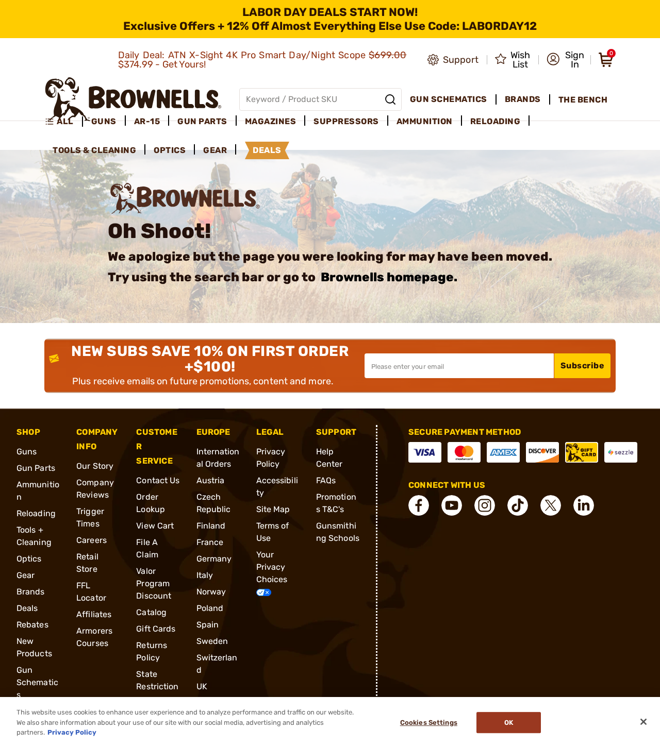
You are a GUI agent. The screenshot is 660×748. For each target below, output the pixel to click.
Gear (25, 575)
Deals (27, 608)
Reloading (36, 513)
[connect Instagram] (484, 505)
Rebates (32, 625)
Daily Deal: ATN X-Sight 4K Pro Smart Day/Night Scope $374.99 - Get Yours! (262, 59)
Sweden (212, 641)
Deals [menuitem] (267, 150)
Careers (91, 540)
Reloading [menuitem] (495, 121)
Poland (210, 608)
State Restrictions (157, 686)
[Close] (643, 721)
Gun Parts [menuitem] (202, 121)
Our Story (94, 466)
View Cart (155, 526)
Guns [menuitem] (104, 121)
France (210, 542)
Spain (207, 625)
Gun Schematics (37, 682)
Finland (211, 526)
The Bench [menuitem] (583, 100)
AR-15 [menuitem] (147, 121)
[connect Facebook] (418, 505)
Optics (29, 559)
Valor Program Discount (153, 583)
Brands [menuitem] (523, 99)
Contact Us (157, 480)
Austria (210, 480)
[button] (565, 59)
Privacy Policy (71, 732)
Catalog (151, 612)
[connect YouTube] (451, 505)
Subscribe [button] (582, 365)
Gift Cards (155, 629)
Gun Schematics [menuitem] (448, 99)
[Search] (390, 99)
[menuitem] (63, 121)
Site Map (273, 509)
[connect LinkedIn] (583, 505)
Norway (211, 592)
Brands (30, 592)
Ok (508, 722)
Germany (214, 559)
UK (201, 686)
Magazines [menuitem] (270, 121)
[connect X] (550, 505)
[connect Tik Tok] (517, 505)
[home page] (133, 99)
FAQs (326, 480)
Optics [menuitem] (170, 150)
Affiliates (93, 614)
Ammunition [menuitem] (425, 121)
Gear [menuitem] (215, 150)
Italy (204, 575)
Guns (26, 451)
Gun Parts (35, 468)
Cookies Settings (428, 722)
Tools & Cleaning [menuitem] (94, 150)
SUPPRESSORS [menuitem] (346, 121)
